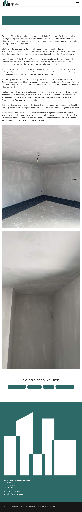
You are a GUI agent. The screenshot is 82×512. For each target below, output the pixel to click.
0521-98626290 (17, 387)
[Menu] (77, 3)
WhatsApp (35, 387)
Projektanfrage (66, 387)
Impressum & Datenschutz (45, 506)
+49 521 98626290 (14, 492)
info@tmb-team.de (16, 494)
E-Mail (49, 387)
